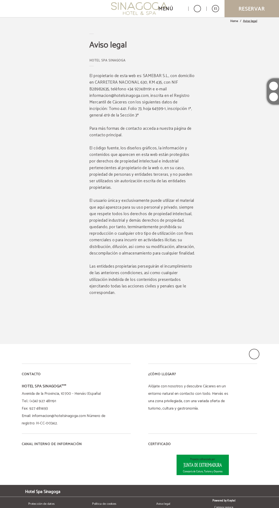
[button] (170, 8)
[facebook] (273, 97)
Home (234, 21)
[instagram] (273, 86)
